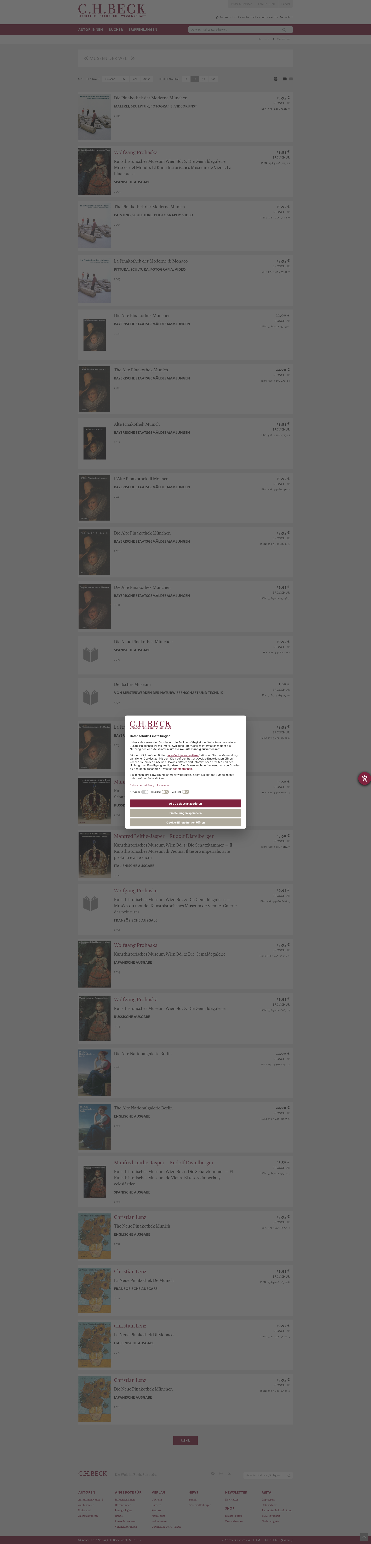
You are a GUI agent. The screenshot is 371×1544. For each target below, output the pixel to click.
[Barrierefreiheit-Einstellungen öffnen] (364, 778)
